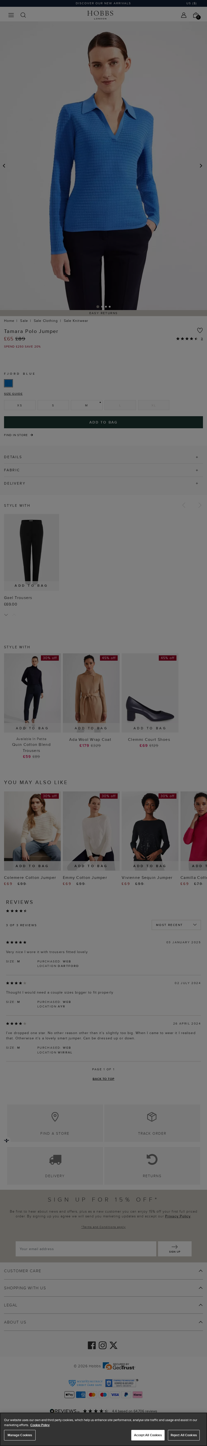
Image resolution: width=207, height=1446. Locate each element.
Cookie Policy (40, 1425)
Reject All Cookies (184, 1435)
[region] (103, 1429)
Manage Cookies (20, 1435)
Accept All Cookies (148, 1435)
